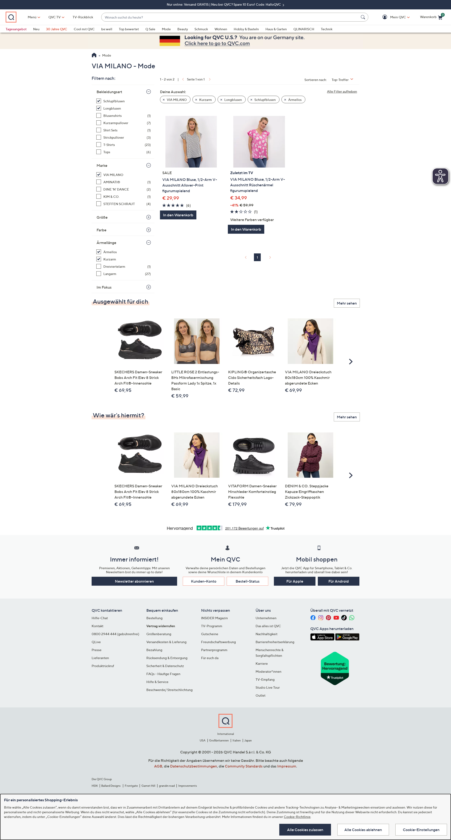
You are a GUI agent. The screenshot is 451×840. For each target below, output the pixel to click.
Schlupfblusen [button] (265, 100)
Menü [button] (32, 17)
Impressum (286, 766)
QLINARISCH (303, 29)
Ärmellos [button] (295, 100)
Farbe (101, 230)
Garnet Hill (148, 785)
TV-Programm (211, 626)
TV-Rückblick (83, 17)
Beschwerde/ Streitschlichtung (169, 690)
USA (203, 740)
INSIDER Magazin (214, 618)
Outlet (260, 695)
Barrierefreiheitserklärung (275, 642)
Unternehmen (266, 618)
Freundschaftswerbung (218, 642)
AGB (158, 766)
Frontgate (131, 785)
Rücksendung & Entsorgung (166, 658)
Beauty (182, 29)
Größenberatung (158, 634)
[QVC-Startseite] (94, 55)
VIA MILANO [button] (176, 100)
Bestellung (154, 618)
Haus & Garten (276, 29)
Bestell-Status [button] (248, 581)
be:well (106, 29)
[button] (391, 17)
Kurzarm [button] (205, 100)
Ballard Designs (111, 785)
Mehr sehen (347, 303)
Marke (102, 165)
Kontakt (97, 626)
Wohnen (220, 29)
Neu (36, 29)
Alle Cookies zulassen (305, 829)
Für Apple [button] (294, 581)
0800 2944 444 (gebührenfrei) (115, 634)
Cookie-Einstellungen (421, 829)
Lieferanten (100, 658)
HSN (95, 785)
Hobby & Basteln (246, 29)
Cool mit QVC (84, 29)
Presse (96, 650)
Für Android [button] (338, 581)
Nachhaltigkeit (266, 634)
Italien (237, 740)
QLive (96, 642)
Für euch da (209, 658)
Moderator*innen (268, 671)
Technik (326, 29)
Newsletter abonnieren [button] (134, 581)
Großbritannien (219, 740)
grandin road (167, 785)
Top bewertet (129, 29)
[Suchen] (363, 17)
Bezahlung (154, 650)
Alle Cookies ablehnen (363, 829)
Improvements (187, 785)
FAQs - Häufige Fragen (163, 674)
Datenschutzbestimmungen (193, 766)
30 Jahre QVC (56, 29)
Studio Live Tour (268, 687)
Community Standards (244, 766)
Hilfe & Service (157, 682)
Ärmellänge (106, 242)
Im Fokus (104, 287)
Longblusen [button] (233, 100)
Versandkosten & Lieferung (166, 642)
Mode (166, 29)
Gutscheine (209, 634)
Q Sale (150, 29)
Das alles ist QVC (268, 626)
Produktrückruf (103, 666)
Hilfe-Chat (100, 618)
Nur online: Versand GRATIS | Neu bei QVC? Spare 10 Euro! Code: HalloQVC (224, 4)
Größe (102, 217)
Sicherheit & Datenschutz (165, 666)
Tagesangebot (16, 29)
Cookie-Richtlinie (297, 817)
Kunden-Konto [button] (203, 581)
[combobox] (230, 17)
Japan (248, 740)
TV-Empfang (265, 679)
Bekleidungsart (109, 91)
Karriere (262, 663)
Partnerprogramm (214, 650)
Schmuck (201, 29)
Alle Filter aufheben (342, 91)
